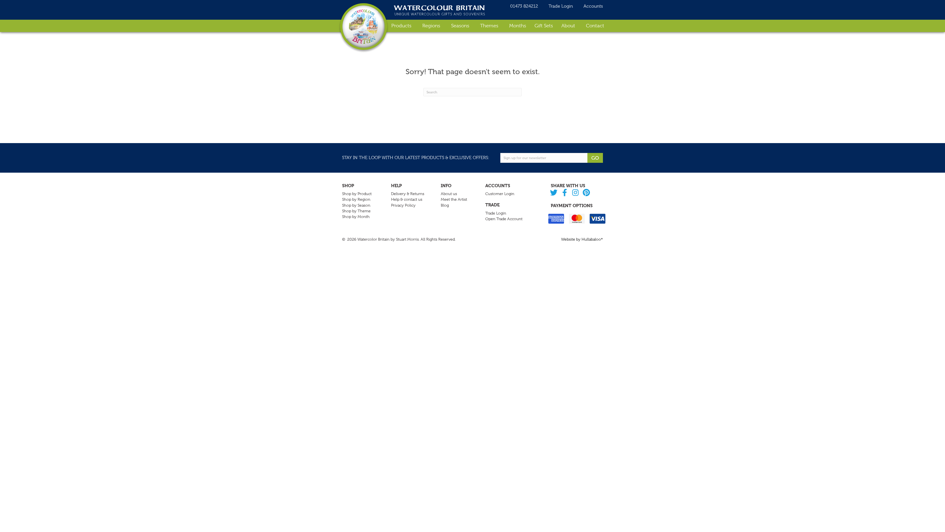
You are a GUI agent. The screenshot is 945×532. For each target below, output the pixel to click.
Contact (595, 26)
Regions (431, 26)
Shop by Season (356, 205)
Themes (489, 26)
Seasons (460, 26)
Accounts (592, 6)
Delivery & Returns (407, 194)
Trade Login (560, 6)
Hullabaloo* (592, 239)
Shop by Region (356, 199)
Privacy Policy (403, 205)
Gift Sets (544, 26)
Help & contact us (406, 199)
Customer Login (499, 194)
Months (517, 26)
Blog (445, 205)
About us (449, 194)
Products (401, 26)
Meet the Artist (454, 199)
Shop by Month (356, 217)
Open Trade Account (503, 219)
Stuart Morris (407, 239)
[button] (554, 193)
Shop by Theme (356, 211)
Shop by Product (357, 194)
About (568, 26)
